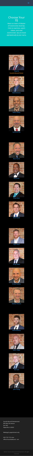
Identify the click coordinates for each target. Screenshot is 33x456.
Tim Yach (16, 370)
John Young (16, 389)
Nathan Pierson (16, 304)
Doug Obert (16, 264)
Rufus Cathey (16, 112)
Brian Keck (16, 198)
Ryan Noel (16, 244)
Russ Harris (16, 159)
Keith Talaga (16, 350)
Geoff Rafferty (16, 330)
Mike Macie (16, 218)
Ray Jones (16, 178)
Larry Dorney (16, 132)
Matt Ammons (16, 93)
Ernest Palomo (16, 284)
